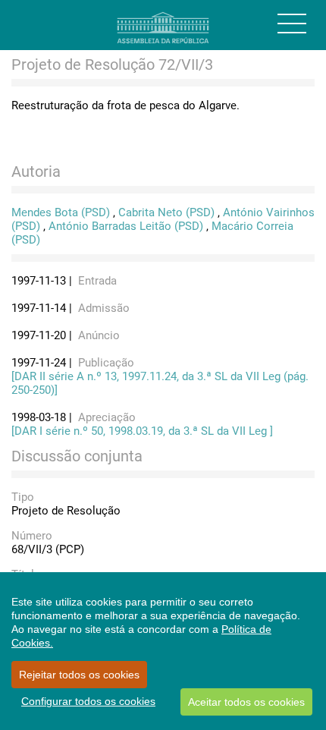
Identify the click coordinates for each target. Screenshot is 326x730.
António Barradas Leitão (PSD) (126, 226)
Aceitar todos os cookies (246, 702)
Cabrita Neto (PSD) (166, 212)
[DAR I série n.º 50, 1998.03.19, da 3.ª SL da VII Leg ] (142, 431)
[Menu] (292, 23)
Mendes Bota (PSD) (60, 212)
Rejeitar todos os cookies (79, 675)
